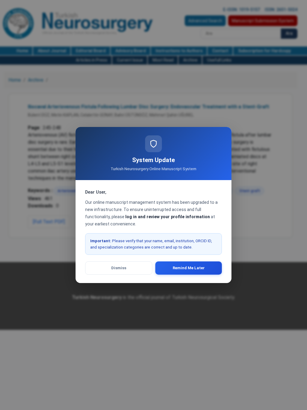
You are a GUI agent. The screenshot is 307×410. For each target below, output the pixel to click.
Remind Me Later (189, 268)
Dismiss (118, 268)
